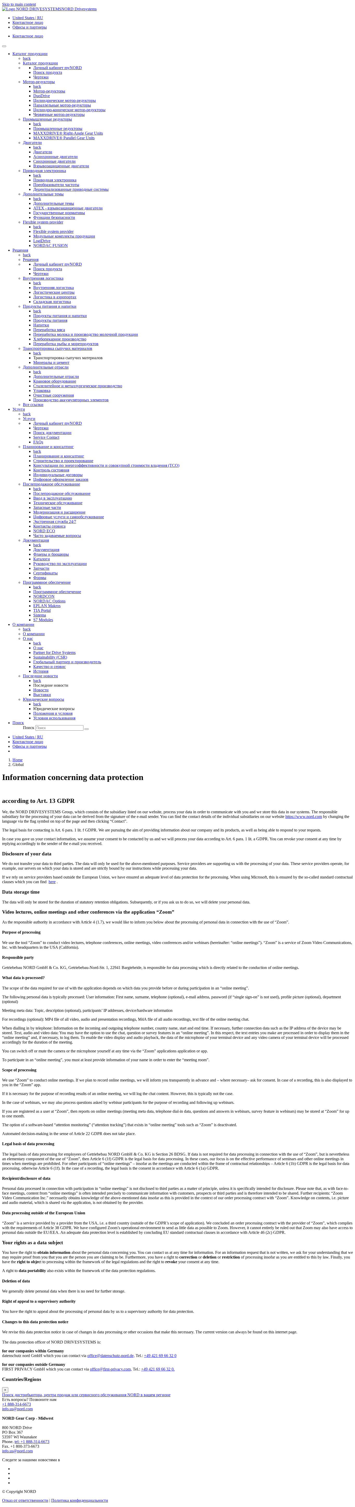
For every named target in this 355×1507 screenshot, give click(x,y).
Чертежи (41, 77)
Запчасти (41, 568)
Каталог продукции (40, 63)
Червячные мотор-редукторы (59, 114)
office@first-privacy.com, (111, 1369)
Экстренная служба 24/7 (54, 521)
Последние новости (40, 676)
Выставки (42, 694)
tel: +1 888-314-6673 (32, 1441)
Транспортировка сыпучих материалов (57, 348)
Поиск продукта (47, 72)
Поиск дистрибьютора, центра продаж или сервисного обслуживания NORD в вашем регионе (86, 1395)
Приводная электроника (44, 170)
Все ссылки (33, 404)
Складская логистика (52, 301)
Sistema (39, 615)
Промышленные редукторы (47, 119)
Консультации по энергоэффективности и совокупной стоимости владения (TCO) (106, 465)
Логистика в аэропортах (54, 297)
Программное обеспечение (47, 582)
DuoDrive (41, 96)
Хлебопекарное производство (59, 339)
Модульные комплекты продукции (64, 236)
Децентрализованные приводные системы (71, 189)
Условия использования (54, 718)
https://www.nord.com (303, 816)
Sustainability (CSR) (50, 657)
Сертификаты (45, 573)
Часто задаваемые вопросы (57, 535)
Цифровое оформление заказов (60, 479)
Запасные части (47, 507)
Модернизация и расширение (59, 512)
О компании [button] (23, 624)
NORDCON (44, 596)
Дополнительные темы (43, 194)
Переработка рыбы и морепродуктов (65, 344)
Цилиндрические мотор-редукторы (64, 100)
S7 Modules (43, 620)
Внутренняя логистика (43, 278)
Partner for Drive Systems (54, 652)
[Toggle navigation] (4, 46)
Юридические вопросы (43, 699)
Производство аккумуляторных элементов (71, 400)
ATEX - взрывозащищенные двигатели (68, 208)
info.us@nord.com (17, 1409)
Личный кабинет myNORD (57, 67)
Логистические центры (54, 292)
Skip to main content (19, 4)
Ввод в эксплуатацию (52, 498)
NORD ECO (44, 531)
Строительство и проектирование (63, 460)
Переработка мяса (49, 329)
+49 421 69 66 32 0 (160, 1355)
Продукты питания (50, 320)
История (40, 671)
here (52, 882)
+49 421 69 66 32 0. (158, 1369)
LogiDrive (41, 241)
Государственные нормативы (59, 213)
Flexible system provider (43, 222)
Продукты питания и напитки (49, 306)
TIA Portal (42, 610)
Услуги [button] (18, 409)
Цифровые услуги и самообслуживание (68, 517)
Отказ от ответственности (25, 1500)
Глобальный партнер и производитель (67, 662)
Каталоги (41, 559)
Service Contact (46, 437)
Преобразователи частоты (56, 184)
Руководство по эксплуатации (60, 563)
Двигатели (32, 142)
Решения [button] (20, 250)
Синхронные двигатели (54, 161)
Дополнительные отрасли (46, 367)
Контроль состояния (51, 470)
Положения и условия (53, 713)
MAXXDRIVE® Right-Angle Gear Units (68, 133)
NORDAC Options (49, 601)
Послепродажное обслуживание (51, 484)
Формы (39, 577)
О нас (28, 638)
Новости (41, 690)
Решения (30, 259)
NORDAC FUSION (50, 245)
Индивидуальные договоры (58, 475)
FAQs (38, 442)
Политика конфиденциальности (79, 1500)
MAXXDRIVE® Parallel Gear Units (64, 138)
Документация (36, 540)
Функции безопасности (54, 217)
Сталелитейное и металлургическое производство (77, 386)
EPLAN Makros (47, 606)
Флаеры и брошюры (51, 554)
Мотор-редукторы (39, 82)
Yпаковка (41, 390)
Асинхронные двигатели (55, 156)
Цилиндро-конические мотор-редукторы (69, 110)
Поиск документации (52, 432)
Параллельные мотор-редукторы (62, 105)
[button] (18, 722)
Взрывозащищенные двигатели (61, 166)
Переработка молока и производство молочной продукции (85, 334)
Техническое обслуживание (57, 503)
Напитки (41, 325)
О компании (34, 634)
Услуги (29, 418)
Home (17, 760)
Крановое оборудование (54, 381)
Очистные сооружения (53, 395)
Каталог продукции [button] (30, 53)
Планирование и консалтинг (48, 446)
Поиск (28, 727)
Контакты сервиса (49, 526)
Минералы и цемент (51, 362)
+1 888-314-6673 (16, 1404)
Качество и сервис (49, 666)
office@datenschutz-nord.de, (111, 1355)
